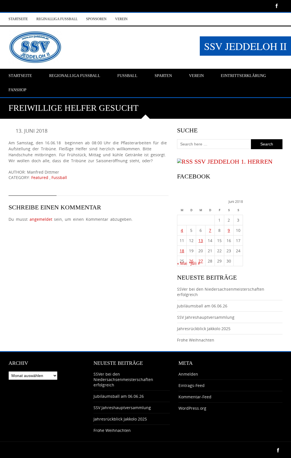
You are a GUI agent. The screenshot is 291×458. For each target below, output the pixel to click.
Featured (39, 177)
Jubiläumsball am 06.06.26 (202, 306)
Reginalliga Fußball (57, 19)
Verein (121, 19)
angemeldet (41, 219)
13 (200, 240)
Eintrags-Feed (191, 385)
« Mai (182, 263)
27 (200, 261)
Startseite (18, 19)
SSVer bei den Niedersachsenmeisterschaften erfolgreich (123, 379)
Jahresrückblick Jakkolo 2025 (203, 328)
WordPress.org (192, 408)
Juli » (195, 263)
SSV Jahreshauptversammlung (205, 317)
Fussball (59, 177)
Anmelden (188, 374)
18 (182, 250)
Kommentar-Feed (194, 396)
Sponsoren (96, 19)
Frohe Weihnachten (195, 340)
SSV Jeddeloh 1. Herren (233, 161)
